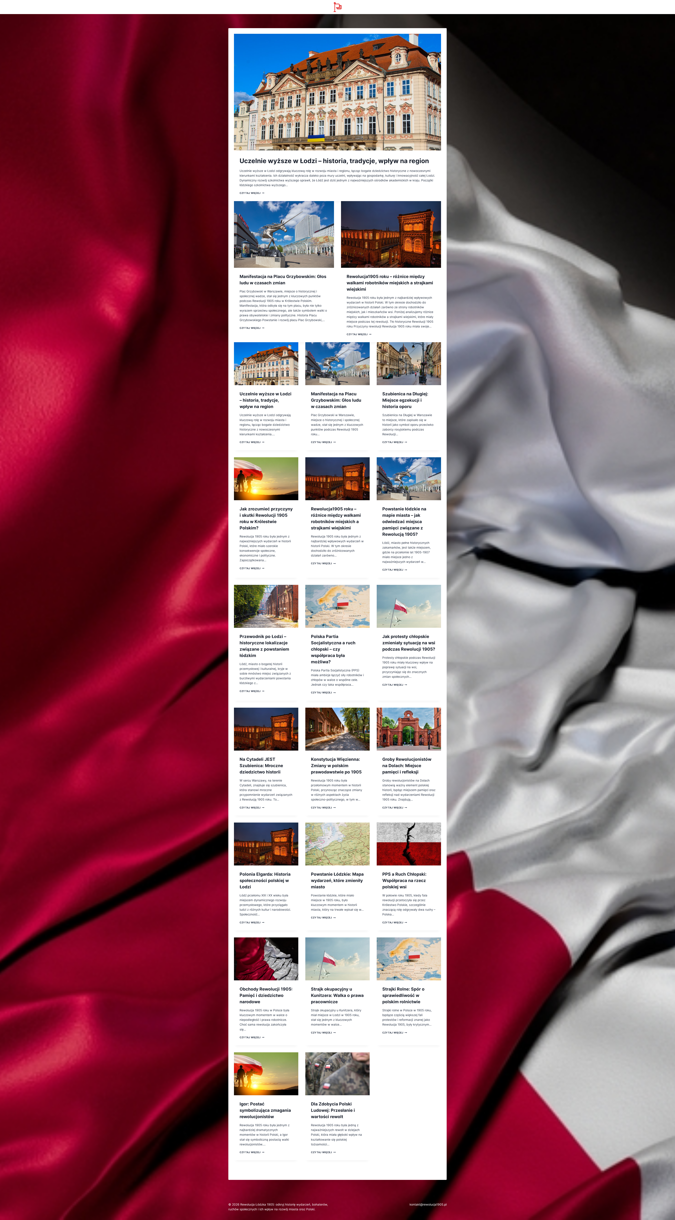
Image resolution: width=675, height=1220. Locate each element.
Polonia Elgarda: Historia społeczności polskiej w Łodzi (265, 880)
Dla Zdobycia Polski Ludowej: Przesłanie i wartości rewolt (333, 1110)
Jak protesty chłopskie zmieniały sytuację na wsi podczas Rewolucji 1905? (408, 643)
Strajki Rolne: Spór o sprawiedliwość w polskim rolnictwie (403, 995)
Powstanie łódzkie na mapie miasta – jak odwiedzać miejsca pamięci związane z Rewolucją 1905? (404, 521)
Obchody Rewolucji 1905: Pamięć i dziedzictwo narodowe (266, 995)
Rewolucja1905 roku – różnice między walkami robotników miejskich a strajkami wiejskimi (390, 283)
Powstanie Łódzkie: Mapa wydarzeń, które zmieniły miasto (337, 880)
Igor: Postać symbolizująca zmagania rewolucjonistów (265, 1110)
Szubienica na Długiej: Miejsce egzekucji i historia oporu (405, 400)
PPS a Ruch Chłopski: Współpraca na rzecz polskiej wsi (404, 880)
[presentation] (337, 92)
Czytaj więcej (252, 193)
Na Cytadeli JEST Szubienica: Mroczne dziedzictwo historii (261, 766)
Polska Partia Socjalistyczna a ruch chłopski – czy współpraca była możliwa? (333, 649)
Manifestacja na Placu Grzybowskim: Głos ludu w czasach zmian (336, 400)
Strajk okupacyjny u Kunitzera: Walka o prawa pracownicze (337, 995)
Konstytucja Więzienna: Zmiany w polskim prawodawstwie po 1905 (336, 766)
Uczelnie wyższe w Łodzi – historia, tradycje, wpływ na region (334, 161)
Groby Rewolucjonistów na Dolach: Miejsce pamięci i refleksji (406, 766)
